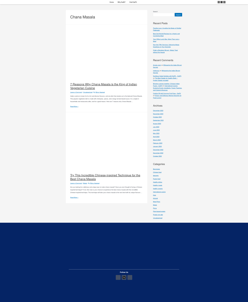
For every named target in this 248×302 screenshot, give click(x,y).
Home (112, 2)
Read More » (74, 106)
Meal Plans (156, 202)
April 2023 (156, 137)
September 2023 (158, 120)
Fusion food (156, 179)
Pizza (155, 208)
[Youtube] (224, 2)
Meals (85, 183)
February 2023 (157, 143)
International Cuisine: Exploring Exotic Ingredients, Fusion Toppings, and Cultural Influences (167, 88)
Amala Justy (157, 65)
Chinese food (157, 172)
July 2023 (156, 127)
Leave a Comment (76, 92)
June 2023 (156, 130)
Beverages (156, 169)
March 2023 (157, 140)
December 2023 (158, 110)
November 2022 (158, 153)
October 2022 (157, 156)
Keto (154, 195)
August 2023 (157, 124)
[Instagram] (219, 2)
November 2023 (158, 114)
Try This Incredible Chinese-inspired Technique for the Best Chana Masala (105, 177)
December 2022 (158, 150)
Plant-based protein (159, 211)
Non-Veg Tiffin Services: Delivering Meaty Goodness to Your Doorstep (166, 46)
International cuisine (159, 192)
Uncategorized (87, 92)
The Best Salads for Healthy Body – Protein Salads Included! (165, 79)
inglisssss (156, 71)
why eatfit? (121, 2)
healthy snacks (158, 189)
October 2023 (157, 117)
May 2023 (156, 133)
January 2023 (157, 146)
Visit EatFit (133, 2)
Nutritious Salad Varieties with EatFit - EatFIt (167, 76)
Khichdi (155, 198)
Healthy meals (157, 185)
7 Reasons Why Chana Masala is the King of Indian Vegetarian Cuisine (103, 86)
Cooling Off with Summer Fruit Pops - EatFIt (167, 93)
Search (155, 11)
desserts (156, 175)
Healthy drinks (157, 182)
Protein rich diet (158, 215)
